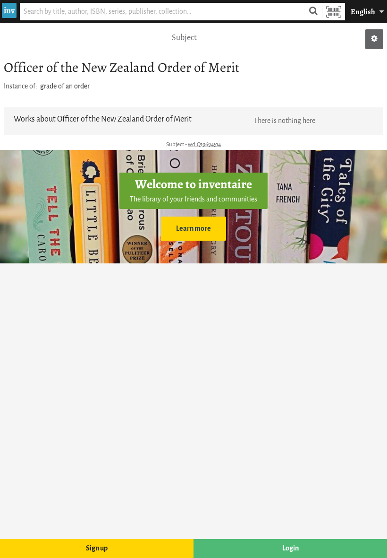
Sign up (97, 548)
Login (290, 548)
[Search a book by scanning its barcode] (333, 11)
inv (9, 10)
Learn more (193, 228)
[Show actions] (374, 39)
